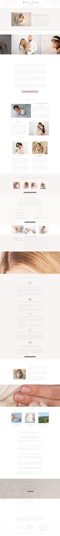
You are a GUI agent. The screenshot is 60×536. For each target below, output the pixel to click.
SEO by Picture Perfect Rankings (42, 533)
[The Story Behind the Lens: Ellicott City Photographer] (43, 418)
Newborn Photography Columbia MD (43, 529)
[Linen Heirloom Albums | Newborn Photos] (30, 418)
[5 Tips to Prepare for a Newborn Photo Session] (16, 418)
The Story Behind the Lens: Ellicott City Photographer (43, 425)
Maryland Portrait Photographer (42, 527)
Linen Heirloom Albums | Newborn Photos (30, 425)
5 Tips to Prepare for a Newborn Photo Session (16, 425)
